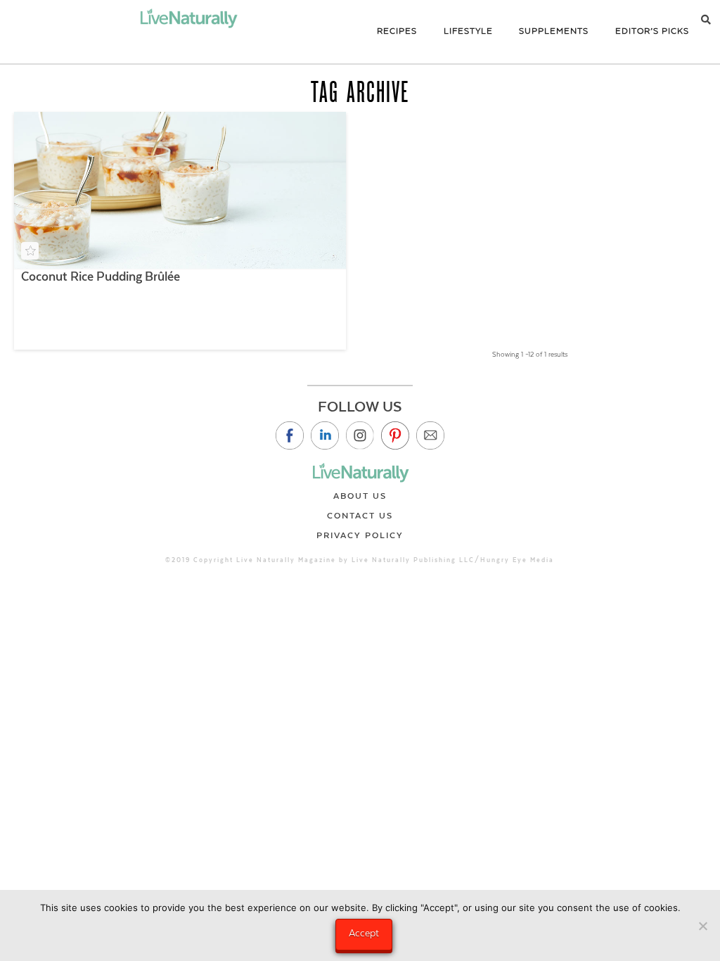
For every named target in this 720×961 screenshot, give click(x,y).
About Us (360, 496)
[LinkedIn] (325, 435)
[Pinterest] (395, 435)
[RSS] (430, 435)
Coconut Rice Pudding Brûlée (100, 276)
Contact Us (360, 516)
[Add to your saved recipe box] (30, 251)
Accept (364, 932)
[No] (702, 926)
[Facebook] (290, 435)
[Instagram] (360, 435)
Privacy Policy (360, 535)
